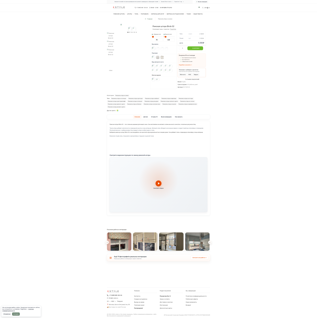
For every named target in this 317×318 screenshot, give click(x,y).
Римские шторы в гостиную (118, 98)
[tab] (137, 116)
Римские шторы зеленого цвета (169, 101)
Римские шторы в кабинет (152, 98)
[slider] (153, 37)
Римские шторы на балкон (134, 104)
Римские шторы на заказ (165, 19)
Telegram (196, 74)
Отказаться (6, 314)
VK (108, 301)
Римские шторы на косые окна (152, 104)
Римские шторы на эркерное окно (188, 104)
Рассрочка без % (165, 296)
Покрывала (145, 14)
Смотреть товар (114, 248)
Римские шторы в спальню (135, 101)
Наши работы (198, 14)
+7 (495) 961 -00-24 (142, 7)
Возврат (188, 305)
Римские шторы (119, 14)
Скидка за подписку (140, 299)
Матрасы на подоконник (175, 14)
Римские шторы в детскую (136, 98)
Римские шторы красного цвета (116, 104)
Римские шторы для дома (151, 101)
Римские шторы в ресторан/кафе (116, 101)
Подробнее (173, 29)
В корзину (195, 48)
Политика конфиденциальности (196, 296)
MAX (189, 74)
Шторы (129, 14)
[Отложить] (177, 29)
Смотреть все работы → (199, 257)
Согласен (16, 314)
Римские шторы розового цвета (116, 107)
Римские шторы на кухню (169, 104)
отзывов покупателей (192, 79)
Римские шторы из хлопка (187, 101)
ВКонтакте (183, 74)
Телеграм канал (139, 305)
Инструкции (164, 305)
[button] (129, 32)
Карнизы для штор (157, 14)
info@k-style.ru (113, 298)
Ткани (189, 14)
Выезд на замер (139, 302)
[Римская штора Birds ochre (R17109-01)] (117, 110)
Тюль (136, 14)
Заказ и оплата (164, 299)
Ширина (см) (157, 34)
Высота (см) (168, 34)
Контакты (137, 296)
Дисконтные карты (166, 308)
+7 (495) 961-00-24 (115, 295)
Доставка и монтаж (166, 302)
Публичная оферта (192, 299)
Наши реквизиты (191, 302)
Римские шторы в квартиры (169, 98)
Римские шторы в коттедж (186, 98)
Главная (149, 19)
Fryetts (184, 81)
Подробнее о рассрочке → (185, 65)
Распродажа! (138, 308)
